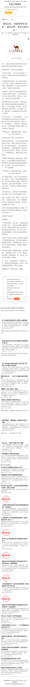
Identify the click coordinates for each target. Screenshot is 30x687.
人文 (19, 1)
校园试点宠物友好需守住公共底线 (11, 668)
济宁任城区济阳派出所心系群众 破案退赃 (14, 320)
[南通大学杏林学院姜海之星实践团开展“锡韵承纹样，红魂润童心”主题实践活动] (6, 599)
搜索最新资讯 (8, 12)
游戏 (19, 7)
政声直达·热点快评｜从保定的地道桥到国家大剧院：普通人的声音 (14, 487)
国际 (8, 1)
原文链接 (17, 298)
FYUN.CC (13, 680)
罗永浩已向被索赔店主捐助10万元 (11, 467)
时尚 (14, 1)
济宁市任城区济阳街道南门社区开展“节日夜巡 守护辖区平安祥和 (15, 364)
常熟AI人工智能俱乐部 (19, 681)
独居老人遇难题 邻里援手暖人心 (11, 400)
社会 (11, 1)
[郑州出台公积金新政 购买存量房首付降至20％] (6, 533)
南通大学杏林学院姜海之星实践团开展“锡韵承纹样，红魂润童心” (15, 606)
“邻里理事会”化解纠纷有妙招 (10, 454)
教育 (22, 7)
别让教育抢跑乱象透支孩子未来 (11, 658)
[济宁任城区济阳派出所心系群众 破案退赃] (13, 310)
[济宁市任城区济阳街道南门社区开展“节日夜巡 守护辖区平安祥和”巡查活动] (15, 354)
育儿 (25, 7)
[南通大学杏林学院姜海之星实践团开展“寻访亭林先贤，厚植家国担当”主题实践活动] (6, 555)
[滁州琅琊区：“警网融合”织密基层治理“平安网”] (14, 410)
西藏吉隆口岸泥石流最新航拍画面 (11, 475)
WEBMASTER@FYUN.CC (18, 684)
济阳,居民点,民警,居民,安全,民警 (13, 308)
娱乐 (8, 7)
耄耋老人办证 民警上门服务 (9, 389)
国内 (5, 1)
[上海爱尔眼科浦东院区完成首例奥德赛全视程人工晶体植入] (6, 499)
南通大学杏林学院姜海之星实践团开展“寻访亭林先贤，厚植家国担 (15, 562)
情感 (17, 1)
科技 (17, 7)
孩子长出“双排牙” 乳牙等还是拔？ (11, 616)
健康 (25, 1)
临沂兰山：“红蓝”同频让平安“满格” (13, 443)
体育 (5, 7)
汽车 (22, 1)
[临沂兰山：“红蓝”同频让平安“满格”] (11, 433)
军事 (14, 7)
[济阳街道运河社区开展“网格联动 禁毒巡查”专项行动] (15, 332)
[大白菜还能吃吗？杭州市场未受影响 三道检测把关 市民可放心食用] (6, 578)
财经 (11, 7)
